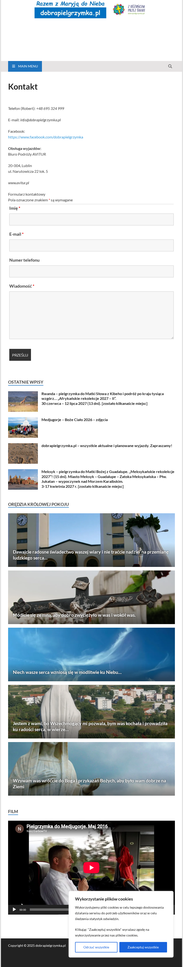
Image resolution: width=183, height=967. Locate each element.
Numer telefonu (24, 260)
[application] (91, 868)
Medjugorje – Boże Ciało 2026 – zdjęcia (74, 419)
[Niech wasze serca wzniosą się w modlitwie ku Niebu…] (91, 654)
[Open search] (170, 66)
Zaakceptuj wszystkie (143, 947)
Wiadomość (21, 286)
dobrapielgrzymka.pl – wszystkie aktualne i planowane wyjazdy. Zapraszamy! (106, 445)
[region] (121, 924)
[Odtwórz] (14, 909)
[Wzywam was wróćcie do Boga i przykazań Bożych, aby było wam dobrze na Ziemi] (91, 769)
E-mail (16, 234)
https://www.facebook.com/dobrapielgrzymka (45, 137)
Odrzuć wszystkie (96, 947)
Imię (14, 208)
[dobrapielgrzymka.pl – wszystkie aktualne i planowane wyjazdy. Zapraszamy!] (23, 446)
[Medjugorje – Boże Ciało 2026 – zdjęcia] (23, 420)
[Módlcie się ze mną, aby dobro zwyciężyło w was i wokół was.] (91, 597)
